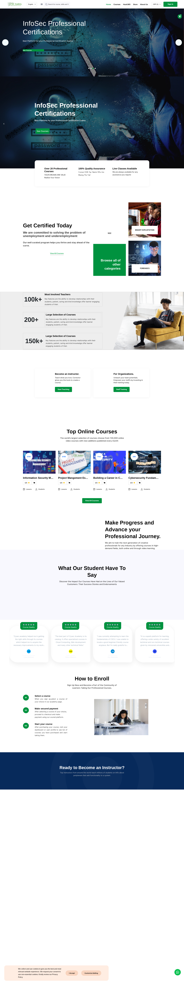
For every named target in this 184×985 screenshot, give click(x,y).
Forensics (145, 268)
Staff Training (121, 389)
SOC (109, 233)
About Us (144, 4)
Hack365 (126, 4)
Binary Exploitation (144, 230)
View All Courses (92, 501)
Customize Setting (91, 973)
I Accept (72, 973)
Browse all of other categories (111, 264)
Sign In (170, 4)
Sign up (25, 42)
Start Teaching (63, 389)
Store (135, 4)
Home (108, 4)
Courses (117, 4)
